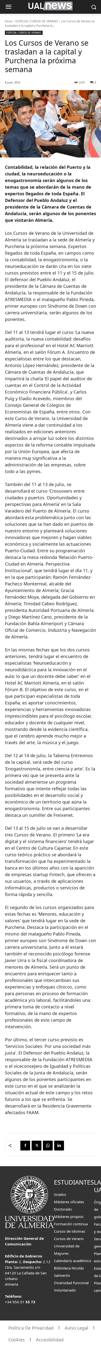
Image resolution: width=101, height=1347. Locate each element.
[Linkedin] (59, 1145)
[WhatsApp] (48, 1145)
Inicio (8, 21)
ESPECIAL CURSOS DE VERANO (36, 21)
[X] (36, 1145)
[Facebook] (25, 1145)
